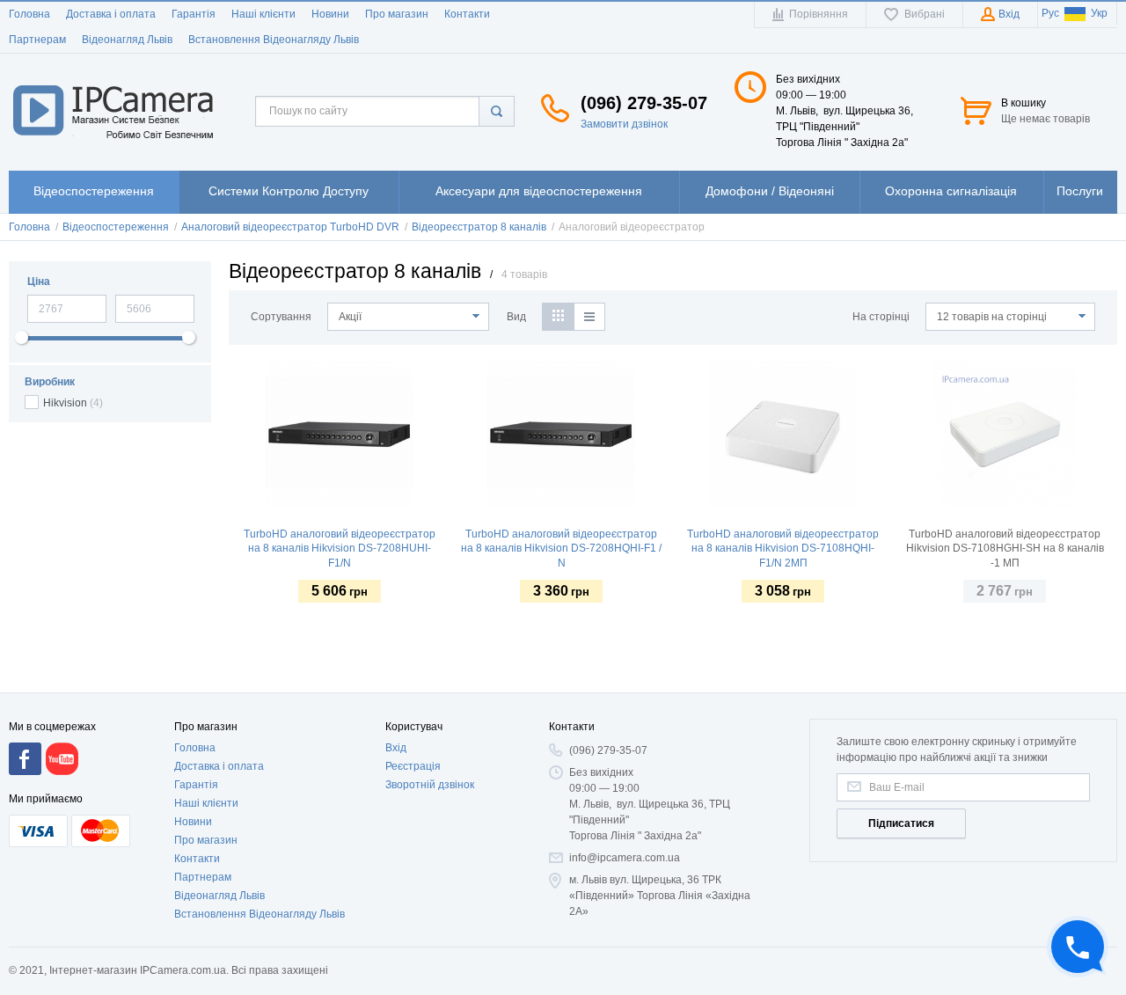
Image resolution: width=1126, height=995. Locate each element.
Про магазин (396, 14)
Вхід (395, 748)
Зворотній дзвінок (429, 784)
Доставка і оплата (111, 14)
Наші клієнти (263, 14)
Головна (29, 14)
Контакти (467, 14)
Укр (1099, 13)
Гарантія (194, 14)
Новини (330, 14)
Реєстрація (413, 766)
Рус (1050, 13)
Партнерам (37, 39)
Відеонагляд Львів (127, 39)
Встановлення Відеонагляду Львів (273, 39)
